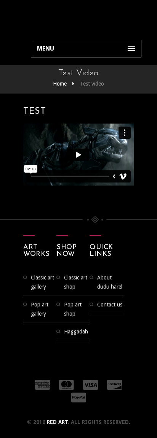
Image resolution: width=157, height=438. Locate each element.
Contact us (109, 305)
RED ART (57, 422)
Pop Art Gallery (39, 309)
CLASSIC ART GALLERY (42, 282)
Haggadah (76, 331)
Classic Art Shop (75, 282)
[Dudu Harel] (41, 19)
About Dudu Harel (109, 282)
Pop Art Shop (73, 309)
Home (60, 84)
